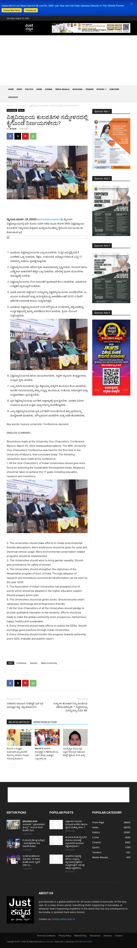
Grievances (95, 935)
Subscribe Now (11, 10)
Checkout (31, 10)
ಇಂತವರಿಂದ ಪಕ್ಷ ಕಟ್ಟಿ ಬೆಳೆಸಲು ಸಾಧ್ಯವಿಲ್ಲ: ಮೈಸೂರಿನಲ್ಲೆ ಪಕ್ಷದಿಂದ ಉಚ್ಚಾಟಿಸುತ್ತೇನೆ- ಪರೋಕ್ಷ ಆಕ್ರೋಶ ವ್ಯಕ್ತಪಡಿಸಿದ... (74, 862)
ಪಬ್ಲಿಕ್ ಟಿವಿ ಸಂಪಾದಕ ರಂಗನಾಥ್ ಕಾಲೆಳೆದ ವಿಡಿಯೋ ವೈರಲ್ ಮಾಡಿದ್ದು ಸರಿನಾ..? (76, 824)
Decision (33, 663)
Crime (39, 89)
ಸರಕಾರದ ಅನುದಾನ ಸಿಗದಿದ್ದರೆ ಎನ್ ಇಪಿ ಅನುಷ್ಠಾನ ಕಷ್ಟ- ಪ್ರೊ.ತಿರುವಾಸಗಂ (25, 705)
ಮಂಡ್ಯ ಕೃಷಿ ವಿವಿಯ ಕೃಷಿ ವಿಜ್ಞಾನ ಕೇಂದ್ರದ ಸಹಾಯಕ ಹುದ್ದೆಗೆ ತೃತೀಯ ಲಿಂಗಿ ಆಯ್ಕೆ (74, 751)
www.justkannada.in (48, 219)
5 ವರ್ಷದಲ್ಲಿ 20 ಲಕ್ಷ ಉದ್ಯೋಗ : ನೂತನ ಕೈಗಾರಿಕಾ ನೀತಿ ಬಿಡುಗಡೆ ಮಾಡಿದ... (34, 843)
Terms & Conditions (46, 935)
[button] (131, 4)
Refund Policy (80, 935)
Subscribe (114, 89)
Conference (21, 663)
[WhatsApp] (33, 136)
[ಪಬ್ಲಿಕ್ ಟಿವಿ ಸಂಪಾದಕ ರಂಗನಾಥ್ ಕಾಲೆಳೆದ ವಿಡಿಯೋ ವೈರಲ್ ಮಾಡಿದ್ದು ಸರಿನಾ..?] (56, 824)
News (19, 89)
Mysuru (100, 89)
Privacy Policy (65, 935)
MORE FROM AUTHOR (45, 722)
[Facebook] (10, 136)
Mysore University (49, 663)
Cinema (48, 89)
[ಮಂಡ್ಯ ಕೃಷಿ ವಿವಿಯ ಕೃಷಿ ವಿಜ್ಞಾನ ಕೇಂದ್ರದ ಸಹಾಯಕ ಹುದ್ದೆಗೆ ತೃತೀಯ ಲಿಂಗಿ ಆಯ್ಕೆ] (75, 737)
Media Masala (62, 89)
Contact (118, 935)
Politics (29, 89)
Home (11, 89)
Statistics (108, 935)
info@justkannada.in (63, 919)
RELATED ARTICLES (19, 722)
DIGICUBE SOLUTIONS (83, 941)
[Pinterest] (25, 136)
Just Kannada (48, 941)
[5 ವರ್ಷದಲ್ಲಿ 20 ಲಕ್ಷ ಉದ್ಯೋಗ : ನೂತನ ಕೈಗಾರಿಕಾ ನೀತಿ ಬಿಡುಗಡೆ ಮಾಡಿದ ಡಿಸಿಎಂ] (13, 843)
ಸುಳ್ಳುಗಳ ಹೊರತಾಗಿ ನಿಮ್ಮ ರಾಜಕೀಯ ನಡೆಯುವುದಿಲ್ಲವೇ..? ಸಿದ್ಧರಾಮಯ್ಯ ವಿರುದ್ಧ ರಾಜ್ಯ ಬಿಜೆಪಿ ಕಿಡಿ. (70, 707)
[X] (17, 136)
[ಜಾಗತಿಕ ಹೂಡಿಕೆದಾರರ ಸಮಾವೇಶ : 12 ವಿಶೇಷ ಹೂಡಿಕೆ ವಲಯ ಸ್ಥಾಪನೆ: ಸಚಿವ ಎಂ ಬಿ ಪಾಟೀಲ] (13, 859)
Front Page (21, 105)
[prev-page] (9, 765)
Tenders (90, 89)
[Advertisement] (68, 60)
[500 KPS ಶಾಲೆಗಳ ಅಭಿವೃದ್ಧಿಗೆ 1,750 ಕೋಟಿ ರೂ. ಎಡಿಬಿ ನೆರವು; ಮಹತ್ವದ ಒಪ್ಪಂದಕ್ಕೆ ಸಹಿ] (47, 737)
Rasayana (78, 89)
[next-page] (14, 765)
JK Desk (13, 128)
